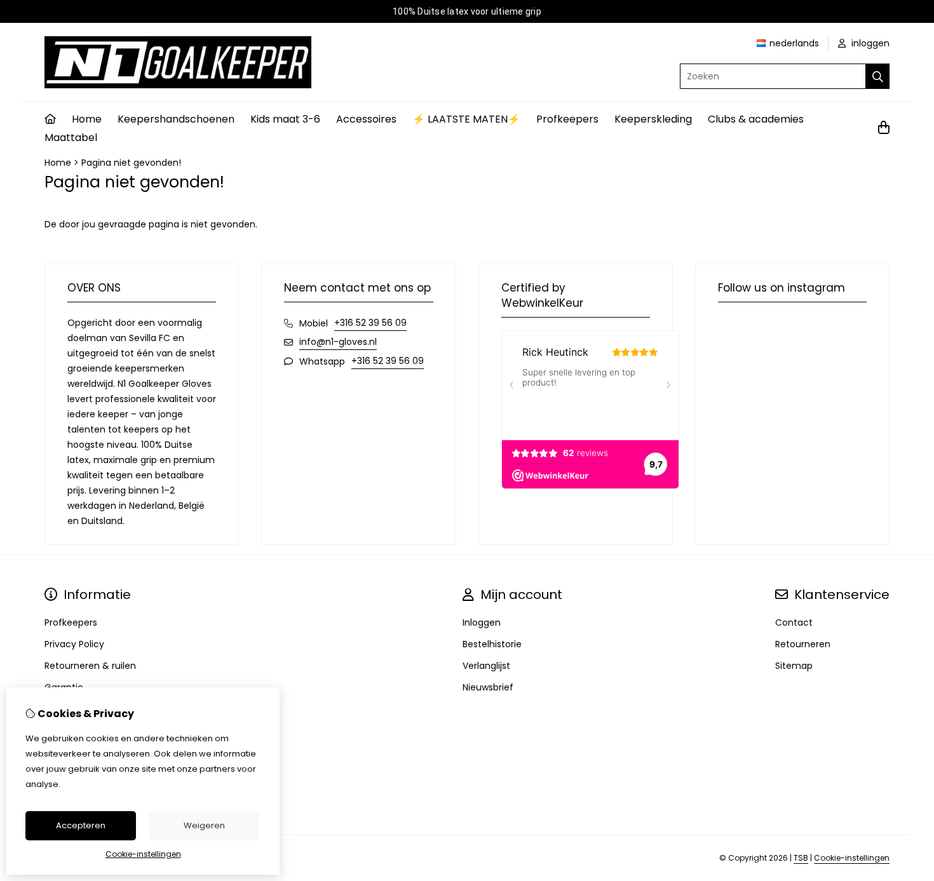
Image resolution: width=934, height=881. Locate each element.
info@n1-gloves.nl (338, 341)
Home (87, 119)
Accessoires (366, 119)
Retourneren (802, 644)
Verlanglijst (486, 665)
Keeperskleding (653, 119)
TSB (801, 857)
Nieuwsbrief (488, 687)
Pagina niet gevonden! (131, 162)
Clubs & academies (756, 119)
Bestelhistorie (492, 644)
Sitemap (794, 665)
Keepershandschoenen (176, 119)
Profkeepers (567, 119)
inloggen (869, 43)
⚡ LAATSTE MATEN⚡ (466, 119)
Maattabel (70, 137)
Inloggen (482, 622)
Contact (794, 622)
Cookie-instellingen (852, 857)
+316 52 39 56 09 (370, 322)
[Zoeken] (878, 76)
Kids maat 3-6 (285, 119)
